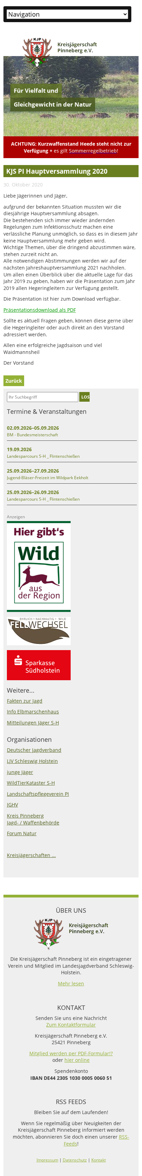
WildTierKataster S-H (31, 783)
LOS (85, 397)
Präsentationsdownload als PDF (39, 310)
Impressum (47, 1160)
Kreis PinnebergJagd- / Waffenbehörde (33, 819)
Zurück (14, 380)
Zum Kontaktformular (71, 1024)
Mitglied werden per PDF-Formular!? (71, 1053)
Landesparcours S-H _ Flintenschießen (43, 456)
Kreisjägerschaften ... (31, 855)
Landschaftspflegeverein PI (38, 794)
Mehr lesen (71, 983)
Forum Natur (22, 833)
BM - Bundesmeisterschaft (32, 435)
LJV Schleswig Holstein (32, 761)
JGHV (12, 804)
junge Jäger (20, 772)
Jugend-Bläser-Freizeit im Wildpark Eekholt (47, 478)
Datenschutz (75, 1160)
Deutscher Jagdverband (34, 750)
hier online (77, 1060)
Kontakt (98, 1160)
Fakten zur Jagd (24, 701)
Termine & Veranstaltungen (47, 411)
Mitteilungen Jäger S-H (33, 722)
